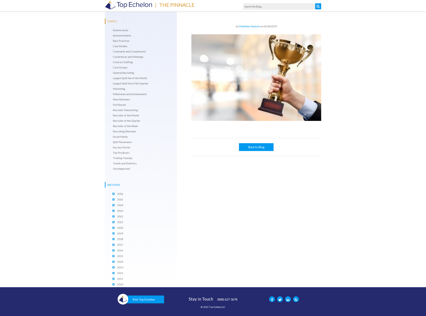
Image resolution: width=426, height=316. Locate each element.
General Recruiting (123, 72)
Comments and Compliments (129, 51)
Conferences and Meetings (128, 56)
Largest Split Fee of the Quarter (130, 83)
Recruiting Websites (124, 131)
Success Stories (121, 147)
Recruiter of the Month (126, 115)
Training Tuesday (122, 157)
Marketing (119, 88)
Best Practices (121, 40)
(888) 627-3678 (227, 299)
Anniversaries (120, 30)
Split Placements (122, 142)
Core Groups (120, 67)
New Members (121, 99)
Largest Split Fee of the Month (130, 78)
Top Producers (121, 152)
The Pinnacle (177, 5)
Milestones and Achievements (130, 94)
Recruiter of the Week (125, 126)
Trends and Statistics (125, 163)
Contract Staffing (123, 62)
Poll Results (119, 104)
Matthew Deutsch (249, 26)
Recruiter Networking (125, 110)
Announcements (122, 35)
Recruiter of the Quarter (126, 120)
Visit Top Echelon (143, 299)
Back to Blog (256, 147)
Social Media (120, 136)
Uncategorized (121, 168)
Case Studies (120, 46)
